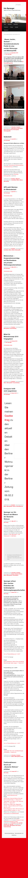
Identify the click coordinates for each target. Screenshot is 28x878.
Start (5, 24)
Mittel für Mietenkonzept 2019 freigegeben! (11, 336)
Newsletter (16, 24)
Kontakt (16, 27)
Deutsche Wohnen (18, 574)
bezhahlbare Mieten (16, 180)
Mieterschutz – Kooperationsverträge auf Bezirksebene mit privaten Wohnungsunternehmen (12, 260)
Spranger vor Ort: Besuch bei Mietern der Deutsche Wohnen (11, 515)
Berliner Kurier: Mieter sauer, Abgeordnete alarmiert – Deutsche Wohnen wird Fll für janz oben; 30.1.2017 (13, 806)
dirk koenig (6, 522)
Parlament (6, 27)
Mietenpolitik (20, 128)
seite (11, 63)
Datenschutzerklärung (9, 833)
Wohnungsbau (16, 129)
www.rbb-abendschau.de (12, 795)
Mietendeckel (14, 128)
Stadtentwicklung (7, 826)
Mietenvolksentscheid (8, 129)
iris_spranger (11, 824)
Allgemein (18, 178)
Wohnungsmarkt (19, 506)
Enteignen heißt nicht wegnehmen (10, 389)
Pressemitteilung (12, 328)
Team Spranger (8, 54)
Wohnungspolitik (7, 130)
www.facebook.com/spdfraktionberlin (11, 813)
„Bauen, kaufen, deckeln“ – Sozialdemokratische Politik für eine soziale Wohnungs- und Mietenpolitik (11, 45)
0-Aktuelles (13, 127)
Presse (11, 27)
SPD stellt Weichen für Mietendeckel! (11, 188)
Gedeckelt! (8, 137)
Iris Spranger (9, 8)
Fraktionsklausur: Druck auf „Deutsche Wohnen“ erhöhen (11, 765)
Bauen (13, 574)
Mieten (21, 180)
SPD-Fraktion (18, 825)
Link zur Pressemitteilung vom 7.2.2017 (12, 654)
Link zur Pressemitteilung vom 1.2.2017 (12, 743)
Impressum (6, 30)
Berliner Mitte (6, 825)
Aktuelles (10, 24)
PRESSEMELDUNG (8, 195)
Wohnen (14, 506)
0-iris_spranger (19, 822)
